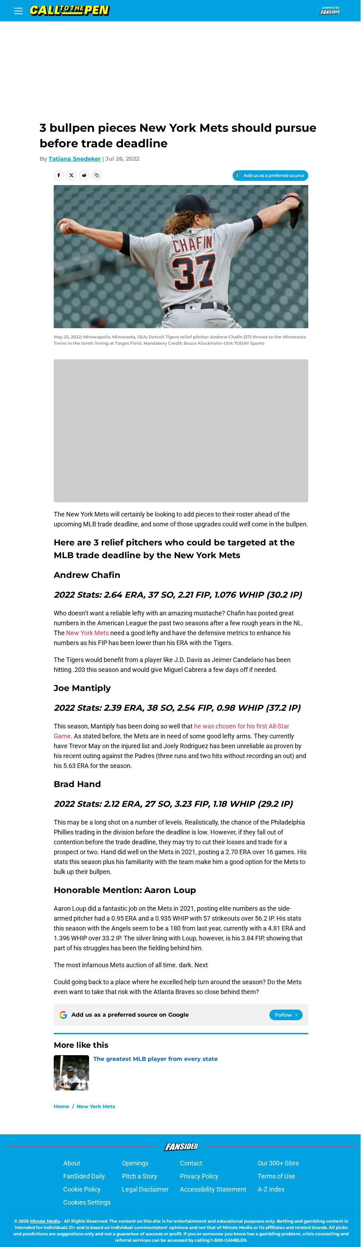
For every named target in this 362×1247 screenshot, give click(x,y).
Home (61, 1106)
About (71, 1163)
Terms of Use (276, 1176)
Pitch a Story (139, 1176)
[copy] (97, 175)
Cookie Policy (82, 1189)
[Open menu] (18, 10)
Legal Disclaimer (145, 1189)
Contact (191, 1163)
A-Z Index (271, 1189)
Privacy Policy (199, 1176)
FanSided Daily (84, 1176)
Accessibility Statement (213, 1189)
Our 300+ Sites (278, 1163)
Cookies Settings (87, 1202)
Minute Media (45, 1221)
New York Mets (87, 633)
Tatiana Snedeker (75, 158)
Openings (135, 1163)
